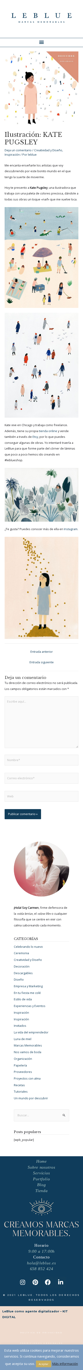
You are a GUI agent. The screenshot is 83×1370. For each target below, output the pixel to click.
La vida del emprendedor (31, 1032)
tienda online (48, 431)
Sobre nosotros (41, 1167)
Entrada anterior (41, 652)
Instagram (70, 529)
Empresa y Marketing (28, 986)
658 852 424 (41, 1268)
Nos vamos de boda (27, 1052)
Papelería (20, 1065)
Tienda (41, 1190)
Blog (41, 1184)
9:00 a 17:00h (41, 1251)
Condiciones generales (41, 1343)
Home (41, 1161)
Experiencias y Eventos (29, 1006)
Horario (41, 1245)
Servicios (41, 1173)
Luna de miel (22, 1039)
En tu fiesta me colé (27, 993)
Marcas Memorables (28, 1045)
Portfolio (41, 1179)
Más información (65, 1363)
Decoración (22, 966)
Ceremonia (21, 953)
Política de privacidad (41, 1332)
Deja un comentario (18, 150)
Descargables (23, 973)
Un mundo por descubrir (31, 1098)
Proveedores (23, 1072)
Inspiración (12, 154)
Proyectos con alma (27, 1078)
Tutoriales (21, 1091)
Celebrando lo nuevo (28, 947)
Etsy (35, 437)
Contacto (41, 1257)
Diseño (19, 979)
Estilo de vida (23, 999)
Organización (23, 1059)
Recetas (19, 1085)
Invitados (20, 1026)
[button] (41, 42)
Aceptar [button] (43, 1364)
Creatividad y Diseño (48, 150)
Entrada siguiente (42, 662)
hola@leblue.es (41, 1263)
